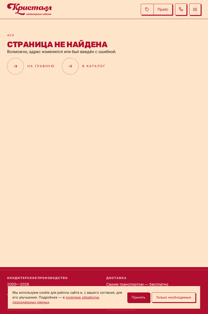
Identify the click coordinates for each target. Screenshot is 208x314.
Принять (138, 297)
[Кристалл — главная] (29, 9)
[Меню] (195, 9)
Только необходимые (173, 297)
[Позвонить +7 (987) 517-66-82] (181, 9)
